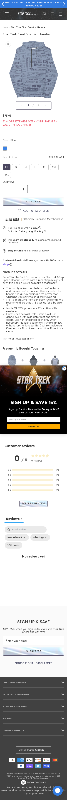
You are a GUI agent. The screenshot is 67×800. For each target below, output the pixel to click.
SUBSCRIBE (33, 426)
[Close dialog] (64, 368)
